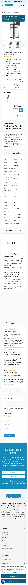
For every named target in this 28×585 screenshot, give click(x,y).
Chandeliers (5, 532)
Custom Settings (13, 581)
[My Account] (21, 5)
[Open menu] (3, 5)
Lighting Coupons (7, 548)
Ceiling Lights (5, 535)
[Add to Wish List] (18, 115)
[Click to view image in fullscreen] (13, 28)
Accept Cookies (13, 576)
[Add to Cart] (21, 110)
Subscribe (13, 476)
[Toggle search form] (18, 5)
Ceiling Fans (5, 543)
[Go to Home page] (9, 5)
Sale (3, 551)
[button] (13, 529)
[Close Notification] (23, 18)
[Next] (23, 45)
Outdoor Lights (6, 545)
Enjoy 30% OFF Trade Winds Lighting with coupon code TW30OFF (10, 18)
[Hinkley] (13, 243)
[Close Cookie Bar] (25, 566)
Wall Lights (5, 537)
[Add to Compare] (21, 115)
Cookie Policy (16, 572)
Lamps (4, 540)
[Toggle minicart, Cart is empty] (24, 5)
